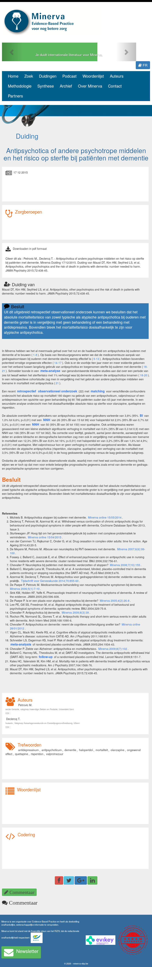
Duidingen (47, 76)
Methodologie (19, 86)
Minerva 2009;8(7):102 (112, 649)
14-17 (58, 363)
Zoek (28, 76)
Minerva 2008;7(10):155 (125, 565)
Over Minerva (90, 86)
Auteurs (117, 76)
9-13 (96, 359)
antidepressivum (28, 750)
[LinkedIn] (92, 880)
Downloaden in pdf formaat (30, 249)
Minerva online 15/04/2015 (44, 537)
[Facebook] (59, 880)
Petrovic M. (25, 705)
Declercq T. (13, 719)
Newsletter (27, 950)
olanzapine (117, 750)
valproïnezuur (54, 754)
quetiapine (21, 754)
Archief (66, 86)
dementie (70, 750)
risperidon (37, 754)
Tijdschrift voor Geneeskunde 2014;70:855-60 (50, 581)
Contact (115, 86)
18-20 (143, 375)
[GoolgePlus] (81, 880)
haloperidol (86, 750)
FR (144, 65)
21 (57, 383)
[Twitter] (69, 880)
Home (13, 76)
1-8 (35, 355)
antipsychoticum (52, 750)
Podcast (69, 76)
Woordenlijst (93, 76)
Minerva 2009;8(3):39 (75, 612)
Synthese (45, 86)
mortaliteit (102, 750)
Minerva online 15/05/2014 (105, 517)
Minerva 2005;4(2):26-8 (114, 601)
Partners (15, 96)
